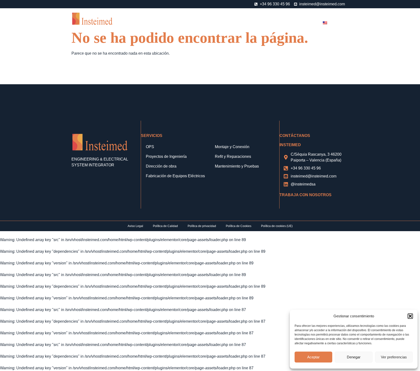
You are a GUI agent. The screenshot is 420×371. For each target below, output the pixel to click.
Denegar (353, 357)
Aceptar (313, 357)
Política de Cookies (238, 226)
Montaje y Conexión (232, 147)
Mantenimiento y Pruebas (237, 166)
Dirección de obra (161, 166)
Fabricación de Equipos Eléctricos (175, 176)
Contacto (306, 21)
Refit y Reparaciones (233, 156)
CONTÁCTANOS (295, 136)
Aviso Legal (135, 226)
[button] (410, 316)
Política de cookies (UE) (277, 226)
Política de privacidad (202, 226)
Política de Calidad (165, 226)
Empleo (284, 21)
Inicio (130, 21)
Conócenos (152, 21)
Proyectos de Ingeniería (166, 156)
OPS (204, 21)
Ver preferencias (394, 357)
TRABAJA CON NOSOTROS (306, 195)
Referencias (259, 21)
